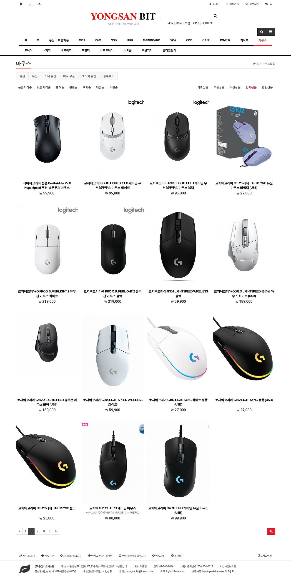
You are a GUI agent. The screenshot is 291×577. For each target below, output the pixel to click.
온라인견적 (169, 50)
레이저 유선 (89, 76)
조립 (187, 23)
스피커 (47, 50)
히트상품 (202, 87)
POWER (225, 40)
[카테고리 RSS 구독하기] (271, 531)
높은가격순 (25, 87)
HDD (130, 40)
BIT (123, 16)
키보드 (244, 40)
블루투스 (108, 76)
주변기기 (147, 50)
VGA (170, 23)
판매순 (60, 87)
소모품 (127, 50)
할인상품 (267, 87)
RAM (178, 23)
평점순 (73, 87)
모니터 (28, 50)
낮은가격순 (44, 87)
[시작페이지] (21, 4)
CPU (195, 23)
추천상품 (218, 87)
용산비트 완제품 (59, 40)
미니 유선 (50, 76)
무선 (35, 76)
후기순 (87, 87)
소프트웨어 (106, 50)
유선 (22, 76)
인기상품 (251, 87)
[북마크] (30, 4)
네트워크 (207, 23)
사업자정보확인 (228, 566)
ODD (189, 40)
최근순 (114, 87)
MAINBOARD (151, 40)
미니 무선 (69, 76)
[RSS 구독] (39, 4)
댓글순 (100, 87)
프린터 (86, 50)
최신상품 (235, 87)
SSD (114, 40)
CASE (206, 40)
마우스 (262, 40)
